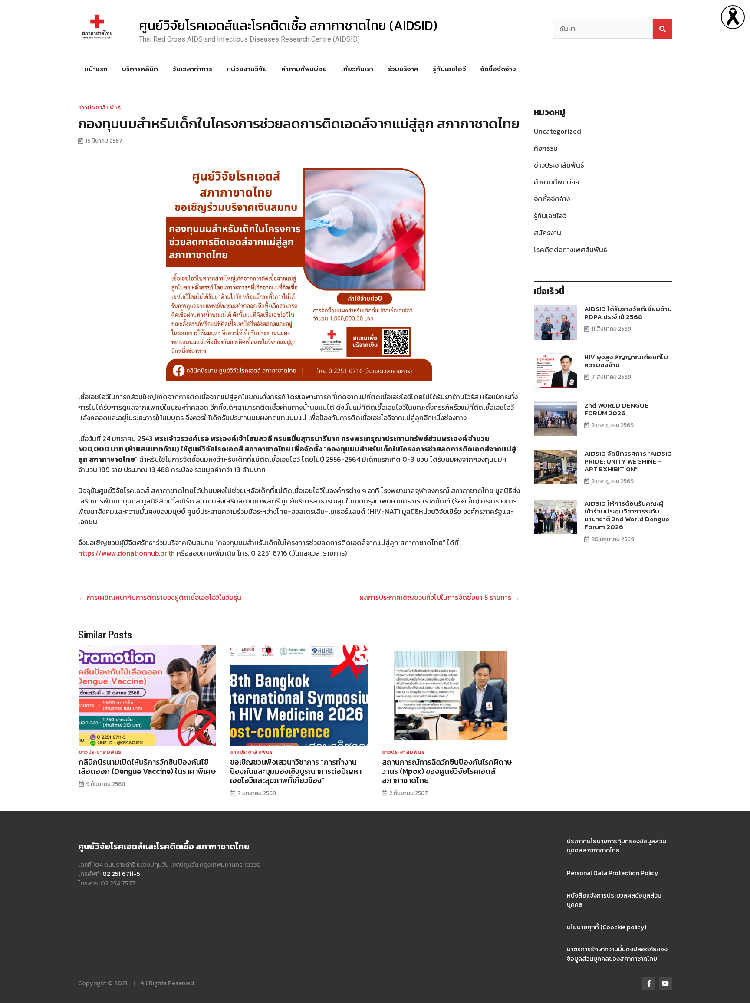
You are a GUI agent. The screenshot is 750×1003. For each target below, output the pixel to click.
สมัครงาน (547, 232)
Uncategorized (557, 131)
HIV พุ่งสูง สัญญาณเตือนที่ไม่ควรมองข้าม (626, 361)
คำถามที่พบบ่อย (304, 69)
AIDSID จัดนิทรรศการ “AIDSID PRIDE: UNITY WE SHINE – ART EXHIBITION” (628, 461)
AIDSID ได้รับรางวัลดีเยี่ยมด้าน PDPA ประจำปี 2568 (628, 313)
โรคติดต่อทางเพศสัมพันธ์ (570, 249)
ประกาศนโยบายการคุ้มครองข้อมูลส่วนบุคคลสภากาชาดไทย (616, 845)
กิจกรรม (546, 148)
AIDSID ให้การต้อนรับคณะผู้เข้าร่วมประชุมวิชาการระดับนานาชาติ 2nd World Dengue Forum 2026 (626, 515)
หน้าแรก (96, 69)
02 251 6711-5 (121, 873)
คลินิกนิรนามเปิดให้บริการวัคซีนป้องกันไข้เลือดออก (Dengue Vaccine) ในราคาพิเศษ (147, 766)
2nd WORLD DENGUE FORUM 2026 (616, 409)
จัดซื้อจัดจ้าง (498, 69)
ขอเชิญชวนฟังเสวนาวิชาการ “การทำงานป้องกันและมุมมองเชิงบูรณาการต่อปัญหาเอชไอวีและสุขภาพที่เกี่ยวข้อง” (296, 771)
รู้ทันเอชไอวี (449, 69)
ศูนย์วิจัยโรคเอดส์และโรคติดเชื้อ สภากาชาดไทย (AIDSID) (288, 25)
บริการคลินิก (140, 69)
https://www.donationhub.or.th (126, 553)
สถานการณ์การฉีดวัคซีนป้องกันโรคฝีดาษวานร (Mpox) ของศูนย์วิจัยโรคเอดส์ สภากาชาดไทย (447, 771)
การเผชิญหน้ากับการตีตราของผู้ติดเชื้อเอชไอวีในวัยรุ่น (159, 597)
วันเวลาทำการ (192, 69)
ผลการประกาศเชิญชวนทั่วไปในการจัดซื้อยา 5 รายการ (439, 597)
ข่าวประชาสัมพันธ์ (99, 108)
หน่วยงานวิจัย (247, 69)
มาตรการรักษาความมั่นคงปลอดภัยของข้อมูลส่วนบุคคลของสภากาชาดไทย (617, 954)
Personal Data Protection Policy (612, 873)
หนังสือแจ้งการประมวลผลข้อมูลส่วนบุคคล (614, 900)
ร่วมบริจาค (403, 69)
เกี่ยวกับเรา (357, 69)
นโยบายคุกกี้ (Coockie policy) (606, 927)
